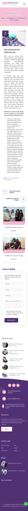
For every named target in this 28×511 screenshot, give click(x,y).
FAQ (15, 445)
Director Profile (5, 445)
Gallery (15, 450)
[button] (24, 3)
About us (6, 429)
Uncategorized (11, 18)
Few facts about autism (14, 192)
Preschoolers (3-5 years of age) (17, 374)
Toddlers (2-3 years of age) (12, 199)
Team (2, 448)
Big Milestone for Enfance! (14, 227)
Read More (13, 230)
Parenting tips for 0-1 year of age (16, 351)
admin (7, 178)
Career (15, 448)
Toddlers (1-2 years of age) (15, 359)
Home (2, 18)
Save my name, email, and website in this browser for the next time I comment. (14, 312)
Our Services (4, 450)
